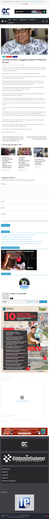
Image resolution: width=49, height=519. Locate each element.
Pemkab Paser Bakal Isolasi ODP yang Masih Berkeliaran (40, 162)
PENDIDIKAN (5, 475)
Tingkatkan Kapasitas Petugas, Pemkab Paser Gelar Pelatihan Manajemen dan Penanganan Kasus (22, 243)
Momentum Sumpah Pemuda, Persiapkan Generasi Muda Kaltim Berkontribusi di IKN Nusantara (7, 162)
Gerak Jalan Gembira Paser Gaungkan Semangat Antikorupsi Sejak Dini (16, 237)
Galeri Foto (32, 19)
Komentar (4, 184)
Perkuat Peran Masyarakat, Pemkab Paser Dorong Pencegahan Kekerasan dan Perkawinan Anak (21, 241)
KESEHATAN (5, 472)
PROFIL (9, 19)
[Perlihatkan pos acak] (46, 21)
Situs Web (3, 214)
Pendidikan (15, 56)
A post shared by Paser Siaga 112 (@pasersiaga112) (22, 419)
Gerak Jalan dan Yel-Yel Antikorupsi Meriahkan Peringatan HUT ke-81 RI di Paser (18, 235)
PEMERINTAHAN (6, 469)
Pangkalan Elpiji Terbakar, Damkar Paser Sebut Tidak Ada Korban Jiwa (36, 138)
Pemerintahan (9, 56)
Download (10, 22)
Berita (4, 56)
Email (2, 208)
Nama (3, 201)
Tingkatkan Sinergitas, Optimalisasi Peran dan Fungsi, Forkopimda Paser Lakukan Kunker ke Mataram (24, 162)
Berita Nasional (23, 19)
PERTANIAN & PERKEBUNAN (9, 481)
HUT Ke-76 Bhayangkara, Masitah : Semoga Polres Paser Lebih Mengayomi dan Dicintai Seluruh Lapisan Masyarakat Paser (13, 138)
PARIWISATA (5, 478)
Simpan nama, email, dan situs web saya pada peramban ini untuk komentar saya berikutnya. (25, 221)
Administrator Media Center (13, 65)
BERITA (14, 19)
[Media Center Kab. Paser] (2, 21)
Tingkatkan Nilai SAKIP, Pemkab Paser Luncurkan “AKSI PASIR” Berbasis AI (16, 239)
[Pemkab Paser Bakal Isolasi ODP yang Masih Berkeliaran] (41, 148)
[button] (17, 20)
